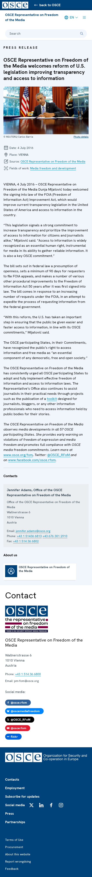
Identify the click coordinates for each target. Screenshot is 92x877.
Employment (15, 788)
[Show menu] (84, 17)
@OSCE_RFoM (59, 455)
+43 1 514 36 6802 (26, 541)
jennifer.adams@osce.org (33, 531)
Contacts (12, 779)
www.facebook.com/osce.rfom (32, 460)
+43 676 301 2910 (55, 536)
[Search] (81, 33)
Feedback (11, 869)
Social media (15, 805)
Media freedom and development (53, 168)
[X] (31, 805)
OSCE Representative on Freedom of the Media (31, 17)
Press (9, 813)
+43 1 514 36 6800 (28, 674)
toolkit (52, 398)
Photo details (81, 136)
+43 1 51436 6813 (29, 536)
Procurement (14, 847)
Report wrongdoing (18, 861)
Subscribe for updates (22, 796)
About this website (17, 854)
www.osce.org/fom (18, 455)
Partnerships (15, 822)
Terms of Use (14, 840)
